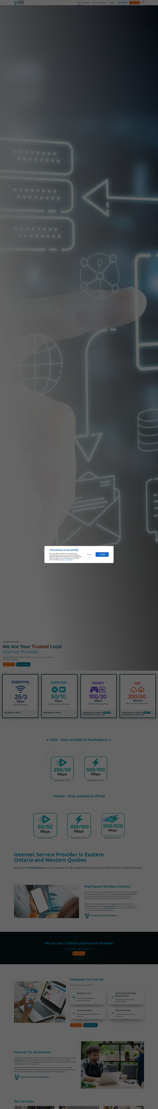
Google (62, 559)
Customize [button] (89, 554)
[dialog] (79, 554)
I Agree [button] (102, 554)
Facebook (69, 559)
